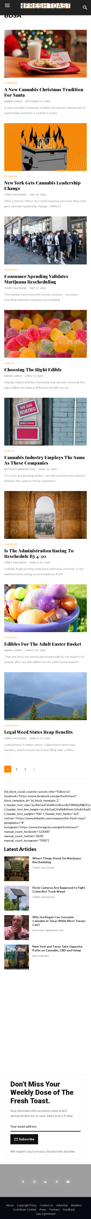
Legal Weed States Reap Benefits (38, 732)
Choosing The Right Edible (33, 369)
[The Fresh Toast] (45, 5)
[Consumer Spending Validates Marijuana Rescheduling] (45, 240)
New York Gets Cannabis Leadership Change (42, 185)
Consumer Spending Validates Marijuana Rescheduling (36, 279)
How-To (9, 363)
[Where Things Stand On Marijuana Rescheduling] (16, 868)
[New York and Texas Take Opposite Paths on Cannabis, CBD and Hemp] (16, 957)
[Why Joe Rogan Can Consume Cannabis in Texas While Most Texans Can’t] (16, 927)
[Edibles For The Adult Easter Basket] (45, 608)
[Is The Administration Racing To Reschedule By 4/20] (45, 515)
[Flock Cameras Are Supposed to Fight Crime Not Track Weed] (16, 898)
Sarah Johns (13, 101)
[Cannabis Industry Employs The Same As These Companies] (45, 422)
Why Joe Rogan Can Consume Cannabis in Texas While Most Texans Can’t (58, 920)
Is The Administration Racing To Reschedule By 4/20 (39, 553)
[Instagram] (34, 1182)
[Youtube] (68, 1182)
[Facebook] (23, 1182)
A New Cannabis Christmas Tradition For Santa (43, 92)
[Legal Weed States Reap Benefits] (45, 696)
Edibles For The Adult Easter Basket (42, 644)
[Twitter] (57, 1182)
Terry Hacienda (15, 194)
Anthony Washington (20, 469)
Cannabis (11, 83)
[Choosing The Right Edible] (45, 334)
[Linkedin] (45, 1182)
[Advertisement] (45, 1024)
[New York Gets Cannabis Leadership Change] (45, 147)
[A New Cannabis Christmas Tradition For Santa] (45, 54)
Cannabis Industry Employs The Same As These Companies (44, 460)
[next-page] (33, 769)
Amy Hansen (40, 956)
